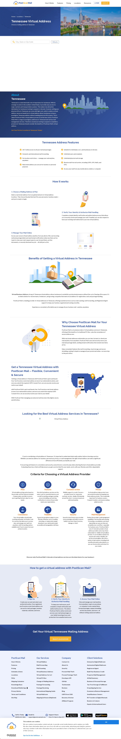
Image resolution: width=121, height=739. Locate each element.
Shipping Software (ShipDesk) (46, 697)
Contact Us (65, 662)
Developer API (66, 678)
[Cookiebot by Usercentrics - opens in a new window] (11, 735)
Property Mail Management (96, 675)
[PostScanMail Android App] (86, 715)
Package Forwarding (43, 684)
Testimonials (66, 684)
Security (64, 668)
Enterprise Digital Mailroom (96, 662)
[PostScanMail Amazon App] (101, 715)
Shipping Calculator (17, 681)
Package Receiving (43, 688)
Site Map (14, 697)
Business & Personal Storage (96, 681)
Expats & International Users (96, 704)
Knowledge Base (16, 684)
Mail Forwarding (42, 665)
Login (97, 3)
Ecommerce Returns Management (98, 691)
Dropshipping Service (94, 688)
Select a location (60, 639)
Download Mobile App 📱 (19, 688)
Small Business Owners (94, 694)
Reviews (64, 688)
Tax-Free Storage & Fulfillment (97, 684)
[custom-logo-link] (22, 3)
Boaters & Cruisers (93, 701)
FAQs (13, 678)
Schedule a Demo (17, 671)
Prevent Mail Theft (68, 671)
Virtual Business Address (45, 671)
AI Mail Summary (92, 678)
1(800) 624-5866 (20, 717)
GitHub (64, 681)
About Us (65, 665)
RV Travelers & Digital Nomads (97, 697)
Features (60, 3)
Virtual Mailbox (42, 662)
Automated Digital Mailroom (96, 665)
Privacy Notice (16, 691)
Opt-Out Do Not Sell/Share (31, 735)
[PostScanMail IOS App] (71, 715)
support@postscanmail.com (37, 717)
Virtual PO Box (41, 678)
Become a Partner (68, 697)
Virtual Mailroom (42, 694)
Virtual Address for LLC (44, 675)
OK (106, 722)
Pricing (68, 3)
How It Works (49, 3)
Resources (87, 3)
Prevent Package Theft (69, 675)
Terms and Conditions (18, 694)
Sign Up (105, 3)
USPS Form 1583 (67, 694)
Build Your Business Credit (95, 671)
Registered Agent (93, 668)
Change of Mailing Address (45, 681)
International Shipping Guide (46, 691)
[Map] (90, 65)
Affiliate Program (67, 701)
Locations (77, 3)
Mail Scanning (41, 668)
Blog (63, 691)
